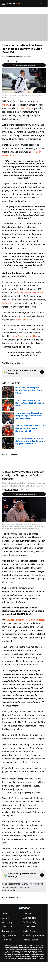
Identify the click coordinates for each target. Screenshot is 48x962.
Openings (27, 913)
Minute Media (13, 946)
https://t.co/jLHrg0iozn (12, 789)
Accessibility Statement (34, 935)
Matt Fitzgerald (11, 490)
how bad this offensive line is (29, 292)
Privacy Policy (29, 926)
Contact (5, 918)
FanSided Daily (29, 922)
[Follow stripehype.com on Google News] (42, 372)
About (4, 913)
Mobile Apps (7, 922)
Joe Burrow (13, 454)
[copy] (16, 60)
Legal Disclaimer (9, 935)
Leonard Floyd (16, 336)
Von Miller (32, 336)
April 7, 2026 (34, 792)
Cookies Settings (30, 939)
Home (4, 454)
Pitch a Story (8, 926)
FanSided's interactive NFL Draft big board (24, 620)
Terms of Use (8, 931)
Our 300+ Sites (29, 918)
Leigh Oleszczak (12, 56)
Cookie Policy (29, 931)
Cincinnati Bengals (24, 108)
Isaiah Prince (8, 303)
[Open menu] (3, 3)
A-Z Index (6, 939)
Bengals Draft (14, 897)
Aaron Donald (21, 319)
